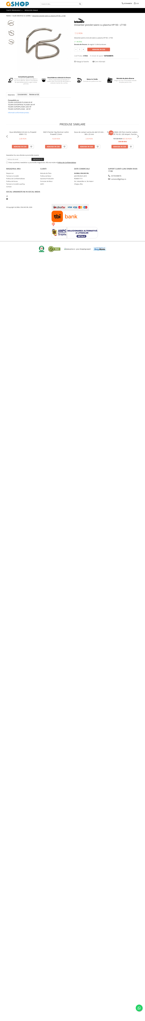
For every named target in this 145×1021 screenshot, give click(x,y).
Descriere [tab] (11, 95)
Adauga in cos (98, 49)
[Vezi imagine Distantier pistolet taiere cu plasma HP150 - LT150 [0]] (11, 23)
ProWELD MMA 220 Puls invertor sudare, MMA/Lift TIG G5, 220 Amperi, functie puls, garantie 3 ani (122, 133)
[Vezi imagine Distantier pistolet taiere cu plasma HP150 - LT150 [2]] (11, 42)
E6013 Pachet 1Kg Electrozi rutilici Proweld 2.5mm (56, 133)
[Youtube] (7, 199)
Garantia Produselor (47, 179)
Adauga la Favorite (82, 61)
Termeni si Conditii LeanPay (15, 184)
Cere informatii (99, 61)
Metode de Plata (45, 173)
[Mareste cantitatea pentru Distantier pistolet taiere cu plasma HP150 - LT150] (83, 49)
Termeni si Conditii (12, 176)
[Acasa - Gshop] (17, 4)
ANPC (42, 184)
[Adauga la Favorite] (31, 146)
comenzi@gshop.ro (118, 179)
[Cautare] (80, 4)
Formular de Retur (46, 181)
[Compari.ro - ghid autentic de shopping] (54, 249)
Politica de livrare (12, 181)
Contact (9, 187)
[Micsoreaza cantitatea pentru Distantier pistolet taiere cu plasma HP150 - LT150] (76, 49)
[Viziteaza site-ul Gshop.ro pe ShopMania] (99, 249)
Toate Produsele (13, 10)
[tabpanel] (44, 46)
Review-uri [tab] (34, 94)
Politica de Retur (45, 176)
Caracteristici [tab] (22, 94)
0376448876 (116, 176)
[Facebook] (7, 196)
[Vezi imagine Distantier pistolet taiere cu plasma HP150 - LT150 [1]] (11, 33)
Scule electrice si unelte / (22, 16)
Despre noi (9, 173)
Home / (9, 16)
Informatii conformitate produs (18, 113)
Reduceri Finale (31, 10)
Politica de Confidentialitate (66, 162)
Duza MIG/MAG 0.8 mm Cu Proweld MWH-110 (23, 133)
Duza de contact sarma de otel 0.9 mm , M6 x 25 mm (89, 133)
